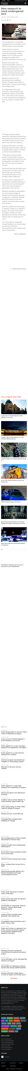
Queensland (23, 1020)
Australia (4, 1018)
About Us (3, 1063)
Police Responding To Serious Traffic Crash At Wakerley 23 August (14, 732)
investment (11, 1031)
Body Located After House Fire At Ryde (13, 865)
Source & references (19, 234)
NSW (7, 1020)
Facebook (6, 1057)
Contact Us (3, 1066)
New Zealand (12, 1028)
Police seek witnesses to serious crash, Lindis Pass (12, 892)
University (4, 1023)
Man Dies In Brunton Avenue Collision (11, 767)
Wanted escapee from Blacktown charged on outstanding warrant (13, 760)
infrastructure (5, 1028)
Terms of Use (13, 1063)
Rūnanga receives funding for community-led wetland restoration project (13, 952)
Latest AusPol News (6, 1049)
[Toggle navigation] (25, 3)
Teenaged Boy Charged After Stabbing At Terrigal (11, 820)
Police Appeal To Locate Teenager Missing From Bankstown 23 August (13, 746)
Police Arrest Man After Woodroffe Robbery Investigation (13, 899)
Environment (14, 1026)
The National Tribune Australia (16, 1068)
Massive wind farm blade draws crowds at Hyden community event (13, 974)
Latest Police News (5, 1046)
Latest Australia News (6, 1039)
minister (18, 1023)
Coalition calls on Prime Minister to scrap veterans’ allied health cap (13, 800)
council (9, 1023)
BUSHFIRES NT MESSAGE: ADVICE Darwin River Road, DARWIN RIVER (13, 967)
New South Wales (5, 1026)
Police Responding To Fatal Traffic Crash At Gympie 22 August (13, 807)
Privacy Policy (13, 1066)
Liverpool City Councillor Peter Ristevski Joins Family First (11, 915)
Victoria (11, 1020)
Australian (16, 1018)
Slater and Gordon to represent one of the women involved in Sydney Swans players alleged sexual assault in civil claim (13, 931)
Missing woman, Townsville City (12, 814)
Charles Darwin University (19, 269)
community (22, 1018)
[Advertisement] (14, 118)
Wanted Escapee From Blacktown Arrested (13, 793)
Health (19, 1026)
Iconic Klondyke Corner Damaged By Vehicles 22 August (14, 960)
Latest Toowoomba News (7, 1040)
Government (10, 1018)
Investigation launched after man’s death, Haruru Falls (13, 922)
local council (16, 1020)
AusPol (13, 1023)
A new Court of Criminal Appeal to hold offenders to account (13, 739)
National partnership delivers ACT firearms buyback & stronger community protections (12, 872)
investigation (4, 1031)
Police (3, 1020)
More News (14, 978)
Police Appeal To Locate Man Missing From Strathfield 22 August (13, 786)
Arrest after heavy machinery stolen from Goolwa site (13, 852)
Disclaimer (21, 1063)
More (12, 1003)
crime (16, 1031)
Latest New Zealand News (7, 1044)
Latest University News (6, 1047)
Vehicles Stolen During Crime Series (13, 859)
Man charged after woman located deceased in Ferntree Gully (13, 839)
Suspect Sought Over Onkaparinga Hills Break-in (13, 846)
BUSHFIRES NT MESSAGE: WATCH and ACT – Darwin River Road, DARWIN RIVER (13, 907)
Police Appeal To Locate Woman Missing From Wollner (12, 753)
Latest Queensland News (7, 1042)
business (19, 1028)
